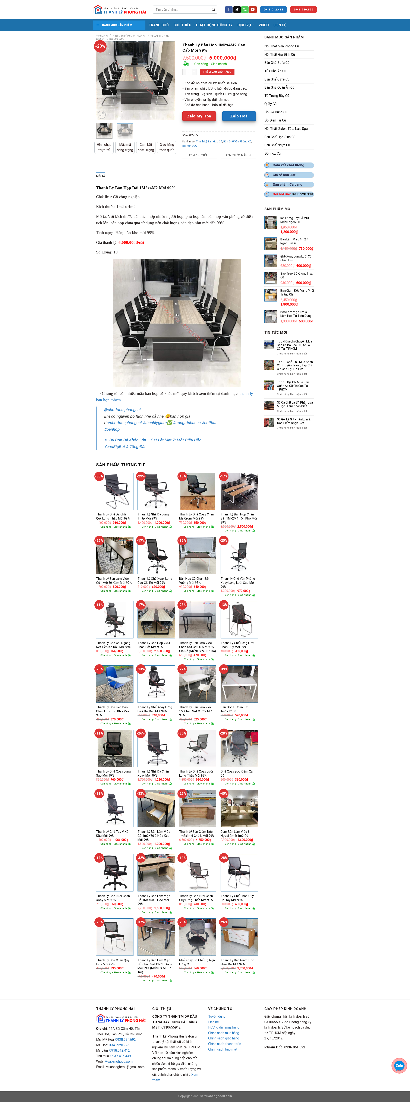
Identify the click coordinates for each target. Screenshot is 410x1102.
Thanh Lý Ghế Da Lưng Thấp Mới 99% (153, 516)
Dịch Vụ (244, 25)
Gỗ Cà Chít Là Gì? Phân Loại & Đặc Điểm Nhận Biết (295, 404)
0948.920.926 (119, 1045)
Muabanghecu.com (118, 1062)
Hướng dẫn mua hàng (223, 1027)
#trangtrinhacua (187, 422)
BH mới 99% (116, 39)
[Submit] (213, 9)
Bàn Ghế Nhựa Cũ (277, 145)
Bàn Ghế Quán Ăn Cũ (279, 87)
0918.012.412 (119, 1050)
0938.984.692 (125, 1040)
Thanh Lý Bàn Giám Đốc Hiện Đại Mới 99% (237, 962)
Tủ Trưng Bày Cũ (276, 96)
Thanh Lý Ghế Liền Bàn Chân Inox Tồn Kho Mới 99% (112, 711)
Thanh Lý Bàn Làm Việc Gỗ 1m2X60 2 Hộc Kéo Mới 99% (154, 836)
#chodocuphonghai (125, 422)
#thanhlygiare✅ (157, 422)
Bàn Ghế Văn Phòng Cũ (130, 36)
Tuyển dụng (217, 1016)
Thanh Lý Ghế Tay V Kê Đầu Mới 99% (112, 834)
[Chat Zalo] (399, 1065)
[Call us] (245, 9)
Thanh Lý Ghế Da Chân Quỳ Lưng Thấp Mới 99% (113, 516)
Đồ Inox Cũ (272, 153)
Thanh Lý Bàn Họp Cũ (209, 141)
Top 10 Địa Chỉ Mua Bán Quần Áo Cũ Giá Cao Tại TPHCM (293, 386)
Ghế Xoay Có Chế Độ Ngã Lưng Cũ (197, 962)
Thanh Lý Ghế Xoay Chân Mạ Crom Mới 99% (196, 516)
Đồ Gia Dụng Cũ (275, 112)
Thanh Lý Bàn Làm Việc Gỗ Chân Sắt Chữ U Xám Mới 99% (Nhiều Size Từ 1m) (155, 966)
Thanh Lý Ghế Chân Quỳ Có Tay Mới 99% (237, 898)
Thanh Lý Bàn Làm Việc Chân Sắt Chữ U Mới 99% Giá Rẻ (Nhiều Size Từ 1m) (197, 647)
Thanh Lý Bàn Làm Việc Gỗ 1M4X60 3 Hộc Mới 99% (154, 900)
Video (264, 25)
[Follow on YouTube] (252, 9)
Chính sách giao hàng (223, 1038)
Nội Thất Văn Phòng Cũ (281, 46)
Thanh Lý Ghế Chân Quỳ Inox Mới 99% (112, 962)
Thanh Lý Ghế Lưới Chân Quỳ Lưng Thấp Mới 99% (196, 898)
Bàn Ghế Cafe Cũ (276, 79)
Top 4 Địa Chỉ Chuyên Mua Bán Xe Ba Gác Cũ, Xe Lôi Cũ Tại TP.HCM (294, 345)
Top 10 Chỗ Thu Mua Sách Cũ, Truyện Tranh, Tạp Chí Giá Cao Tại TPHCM (295, 365)
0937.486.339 (120, 1056)
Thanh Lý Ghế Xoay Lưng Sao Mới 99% (113, 773)
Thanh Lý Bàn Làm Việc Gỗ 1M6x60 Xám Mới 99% (114, 581)
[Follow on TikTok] (237, 9)
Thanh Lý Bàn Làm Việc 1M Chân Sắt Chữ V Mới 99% (195, 711)
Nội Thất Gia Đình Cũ (279, 55)
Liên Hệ (280, 25)
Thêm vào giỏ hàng (217, 71)
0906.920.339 (302, 194)
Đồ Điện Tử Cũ (275, 120)
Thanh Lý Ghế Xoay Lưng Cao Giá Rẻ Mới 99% (155, 581)
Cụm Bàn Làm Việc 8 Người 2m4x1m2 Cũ (235, 834)
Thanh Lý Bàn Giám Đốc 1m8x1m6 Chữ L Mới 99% (196, 834)
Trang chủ (103, 36)
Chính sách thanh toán (224, 1044)
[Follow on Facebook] (229, 9)
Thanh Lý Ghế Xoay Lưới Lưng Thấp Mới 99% (196, 773)
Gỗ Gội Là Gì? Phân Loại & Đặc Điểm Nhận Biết (293, 421)
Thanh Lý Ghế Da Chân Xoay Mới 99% (153, 773)
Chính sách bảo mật (222, 1049)
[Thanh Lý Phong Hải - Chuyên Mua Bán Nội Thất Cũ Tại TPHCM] (119, 9)
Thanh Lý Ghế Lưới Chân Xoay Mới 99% (113, 898)
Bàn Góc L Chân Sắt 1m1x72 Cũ (235, 709)
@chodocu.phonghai (122, 409)
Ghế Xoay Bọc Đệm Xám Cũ (238, 773)
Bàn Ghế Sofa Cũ (276, 63)
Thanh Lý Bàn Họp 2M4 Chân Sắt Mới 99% (154, 645)
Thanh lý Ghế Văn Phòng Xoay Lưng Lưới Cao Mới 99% (238, 582)
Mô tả (100, 176)
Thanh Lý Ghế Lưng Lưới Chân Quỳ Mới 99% (237, 645)
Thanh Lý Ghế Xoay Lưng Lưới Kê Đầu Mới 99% (155, 709)
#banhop (112, 429)
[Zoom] (102, 115)
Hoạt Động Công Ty (214, 25)
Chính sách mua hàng (223, 1033)
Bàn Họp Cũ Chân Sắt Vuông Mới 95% (194, 581)
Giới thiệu (182, 25)
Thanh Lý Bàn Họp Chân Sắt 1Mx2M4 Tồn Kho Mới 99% (239, 518)
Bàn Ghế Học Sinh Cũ (279, 137)
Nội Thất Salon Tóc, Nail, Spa (286, 129)
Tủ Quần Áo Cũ (275, 71)
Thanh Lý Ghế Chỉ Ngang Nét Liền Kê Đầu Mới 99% (113, 645)
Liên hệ (213, 1022)
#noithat (209, 422)
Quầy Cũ (270, 104)
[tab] (100, 176)
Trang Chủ (159, 25)
